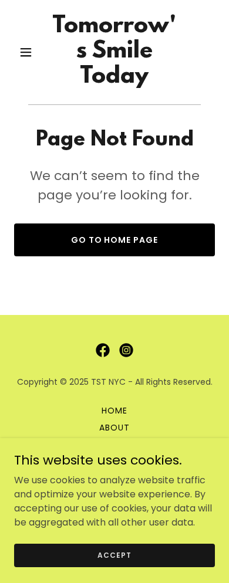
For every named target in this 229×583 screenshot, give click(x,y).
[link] (114, 79)
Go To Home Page (115, 240)
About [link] (114, 427)
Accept (114, 555)
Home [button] (114, 410)
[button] (29, 52)
